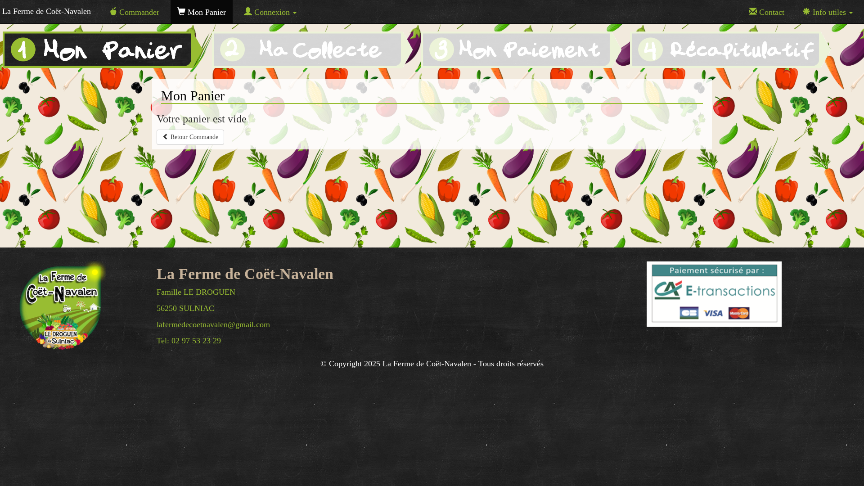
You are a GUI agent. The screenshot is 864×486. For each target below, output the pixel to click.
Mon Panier (205, 12)
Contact (770, 12)
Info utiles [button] (829, 12)
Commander (138, 12)
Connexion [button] (272, 12)
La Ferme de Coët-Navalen (46, 11)
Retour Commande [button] (193, 137)
